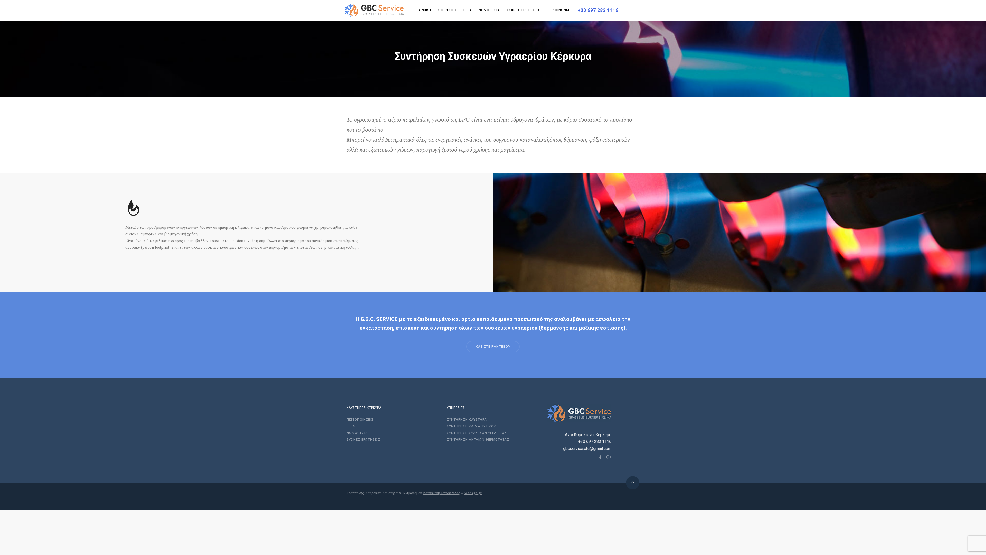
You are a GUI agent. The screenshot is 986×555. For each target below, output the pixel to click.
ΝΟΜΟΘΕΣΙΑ (489, 10)
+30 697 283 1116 (598, 10)
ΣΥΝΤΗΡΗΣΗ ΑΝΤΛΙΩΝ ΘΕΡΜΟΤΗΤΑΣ (478, 439)
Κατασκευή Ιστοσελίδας (441, 493)
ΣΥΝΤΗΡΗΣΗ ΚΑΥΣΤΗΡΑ (467, 419)
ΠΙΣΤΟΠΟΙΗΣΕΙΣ (360, 419)
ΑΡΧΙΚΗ (424, 10)
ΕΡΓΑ (467, 10)
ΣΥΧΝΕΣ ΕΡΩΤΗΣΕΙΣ (523, 10)
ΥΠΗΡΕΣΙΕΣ (447, 10)
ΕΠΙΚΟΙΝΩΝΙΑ (558, 10)
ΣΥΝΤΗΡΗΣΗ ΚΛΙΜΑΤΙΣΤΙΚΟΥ (471, 426)
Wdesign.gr (473, 493)
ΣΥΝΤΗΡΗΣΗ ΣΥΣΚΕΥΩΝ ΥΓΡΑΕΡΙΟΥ (476, 433)
